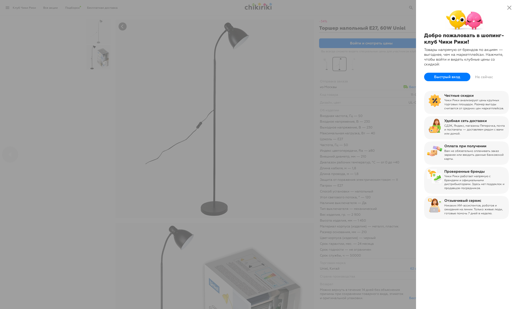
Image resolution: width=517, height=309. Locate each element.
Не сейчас (484, 77)
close (509, 7)
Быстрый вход (447, 77)
